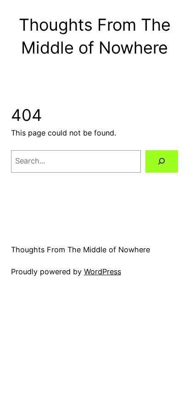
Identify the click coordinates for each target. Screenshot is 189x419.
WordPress (102, 271)
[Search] (161, 161)
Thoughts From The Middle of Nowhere (80, 249)
